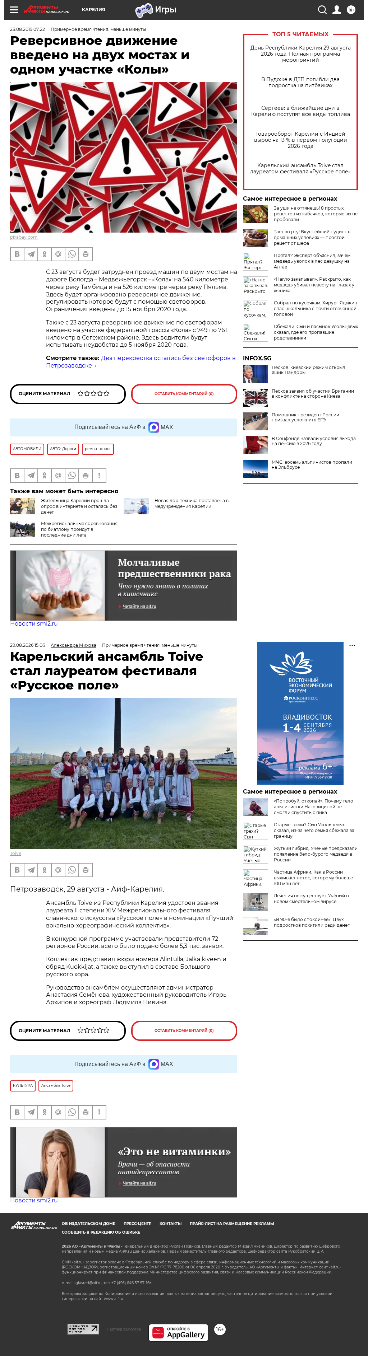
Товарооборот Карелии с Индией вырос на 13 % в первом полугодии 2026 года (300, 140)
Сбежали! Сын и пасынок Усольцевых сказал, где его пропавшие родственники (316, 332)
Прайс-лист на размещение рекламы (232, 1223)
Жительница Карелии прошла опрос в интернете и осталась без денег (79, 506)
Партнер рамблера (124, 1329)
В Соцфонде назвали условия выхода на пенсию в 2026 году (314, 441)
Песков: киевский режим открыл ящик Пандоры (308, 370)
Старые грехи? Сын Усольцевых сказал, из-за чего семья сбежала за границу (314, 830)
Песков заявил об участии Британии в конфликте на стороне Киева (313, 394)
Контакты (170, 1223)
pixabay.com (24, 237)
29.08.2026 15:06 (27, 645)
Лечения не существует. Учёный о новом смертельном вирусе (311, 898)
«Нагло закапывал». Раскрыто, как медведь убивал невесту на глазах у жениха (314, 284)
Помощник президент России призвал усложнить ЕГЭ (305, 417)
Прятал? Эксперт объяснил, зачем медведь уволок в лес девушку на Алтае (312, 261)
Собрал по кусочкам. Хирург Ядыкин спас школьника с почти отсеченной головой (315, 308)
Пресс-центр (137, 1223)
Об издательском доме (88, 1223)
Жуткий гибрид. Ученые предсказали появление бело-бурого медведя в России (316, 854)
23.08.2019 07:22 (27, 29)
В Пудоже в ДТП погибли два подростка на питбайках (300, 82)
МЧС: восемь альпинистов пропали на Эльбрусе (312, 465)
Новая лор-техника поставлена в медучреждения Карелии (192, 503)
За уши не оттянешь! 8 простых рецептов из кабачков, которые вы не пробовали (316, 213)
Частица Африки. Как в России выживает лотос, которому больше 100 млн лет (313, 877)
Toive (15, 853)
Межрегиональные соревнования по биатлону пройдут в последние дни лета (79, 529)
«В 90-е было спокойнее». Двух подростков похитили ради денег (312, 922)
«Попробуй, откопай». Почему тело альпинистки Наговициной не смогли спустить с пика (313, 806)
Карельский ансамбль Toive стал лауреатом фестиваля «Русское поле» (300, 169)
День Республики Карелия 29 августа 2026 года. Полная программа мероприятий (300, 54)
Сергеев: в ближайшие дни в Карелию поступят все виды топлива (300, 111)
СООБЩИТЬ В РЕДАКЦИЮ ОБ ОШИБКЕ (101, 1232)
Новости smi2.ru (34, 623)
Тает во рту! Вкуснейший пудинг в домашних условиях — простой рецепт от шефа (312, 237)
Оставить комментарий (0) (184, 394)
